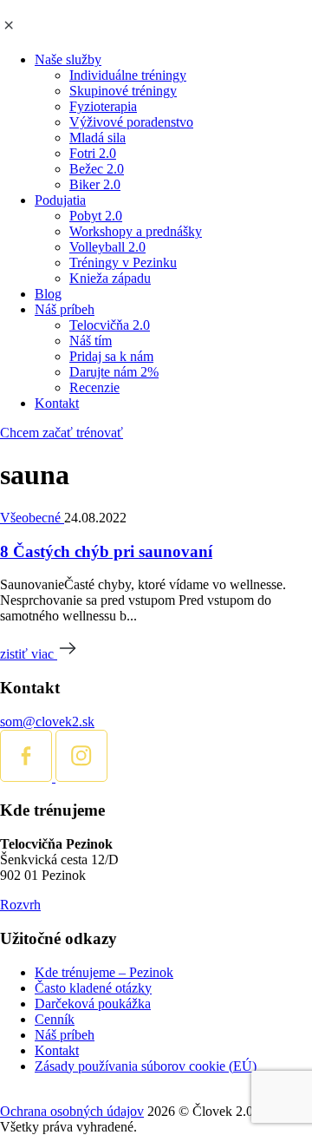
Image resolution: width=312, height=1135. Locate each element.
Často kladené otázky (93, 988)
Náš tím (90, 340)
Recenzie (94, 387)
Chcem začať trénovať (61, 432)
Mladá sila (97, 137)
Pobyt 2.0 (95, 215)
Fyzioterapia (103, 106)
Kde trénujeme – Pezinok (104, 972)
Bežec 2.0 (96, 168)
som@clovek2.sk (47, 721)
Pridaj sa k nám (111, 356)
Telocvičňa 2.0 (109, 325)
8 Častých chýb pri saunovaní (106, 551)
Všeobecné (32, 517)
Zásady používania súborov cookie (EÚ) (146, 1066)
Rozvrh (20, 904)
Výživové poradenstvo (131, 122)
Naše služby (68, 59)
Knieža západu (110, 278)
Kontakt (57, 403)
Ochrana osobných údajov (72, 1111)
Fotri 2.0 (92, 153)
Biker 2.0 (94, 184)
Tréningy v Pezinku (123, 262)
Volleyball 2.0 (107, 246)
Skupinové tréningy (123, 90)
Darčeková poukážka (93, 1003)
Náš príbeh (64, 309)
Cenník (55, 1019)
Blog (48, 293)
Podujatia (60, 200)
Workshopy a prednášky (135, 231)
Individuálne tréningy (127, 75)
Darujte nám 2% (114, 371)
